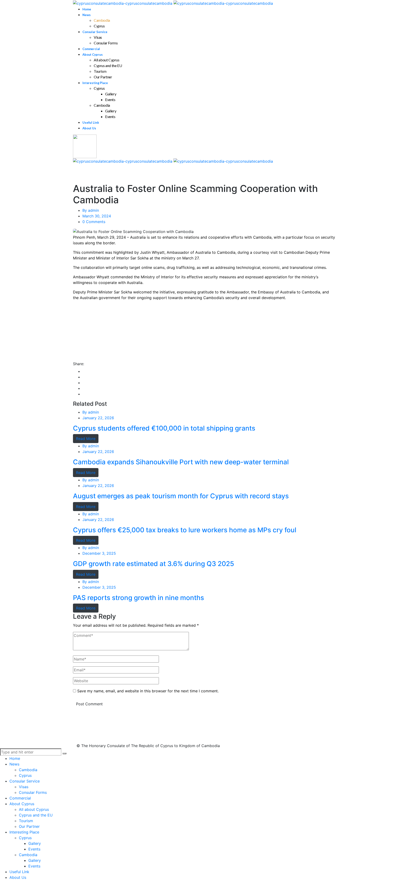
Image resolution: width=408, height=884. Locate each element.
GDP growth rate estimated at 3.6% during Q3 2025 (153, 564)
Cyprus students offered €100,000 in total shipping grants (164, 428)
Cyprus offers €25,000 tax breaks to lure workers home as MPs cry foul (184, 530)
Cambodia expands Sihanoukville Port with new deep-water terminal (181, 462)
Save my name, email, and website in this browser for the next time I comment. (148, 691)
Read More (85, 438)
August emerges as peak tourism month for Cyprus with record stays (181, 496)
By (90, 210)
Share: (78, 363)
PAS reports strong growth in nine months (138, 598)
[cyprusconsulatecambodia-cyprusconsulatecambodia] (173, 2)
